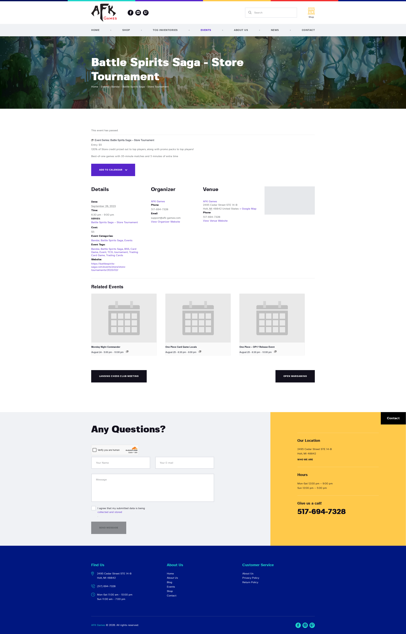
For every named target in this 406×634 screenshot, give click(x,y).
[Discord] (138, 13)
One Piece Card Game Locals (181, 346)
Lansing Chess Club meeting (119, 376)
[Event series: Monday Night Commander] (127, 352)
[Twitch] (312, 625)
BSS (126, 249)
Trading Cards (114, 255)
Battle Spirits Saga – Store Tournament (114, 222)
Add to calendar (111, 170)
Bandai (115, 86)
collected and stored (110, 512)
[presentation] (124, 318)
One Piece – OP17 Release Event (257, 346)
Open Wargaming (295, 376)
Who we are (305, 460)
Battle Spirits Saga (112, 240)
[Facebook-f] (130, 13)
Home (94, 86)
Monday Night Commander (105, 346)
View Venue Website (215, 221)
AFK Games (158, 201)
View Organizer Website (165, 221)
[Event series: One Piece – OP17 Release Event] (275, 352)
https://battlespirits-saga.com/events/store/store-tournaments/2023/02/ (108, 266)
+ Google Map (247, 208)
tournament (121, 252)
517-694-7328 (321, 511)
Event (102, 252)
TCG (110, 252)
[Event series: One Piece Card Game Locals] (200, 352)
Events (105, 86)
